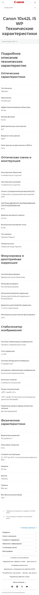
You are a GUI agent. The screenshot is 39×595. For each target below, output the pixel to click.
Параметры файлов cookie (19, 577)
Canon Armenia (19, 582)
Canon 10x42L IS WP (8, 41)
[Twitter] (22, 586)
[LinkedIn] (17, 586)
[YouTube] (27, 586)
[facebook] (12, 586)
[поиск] (3, 2)
